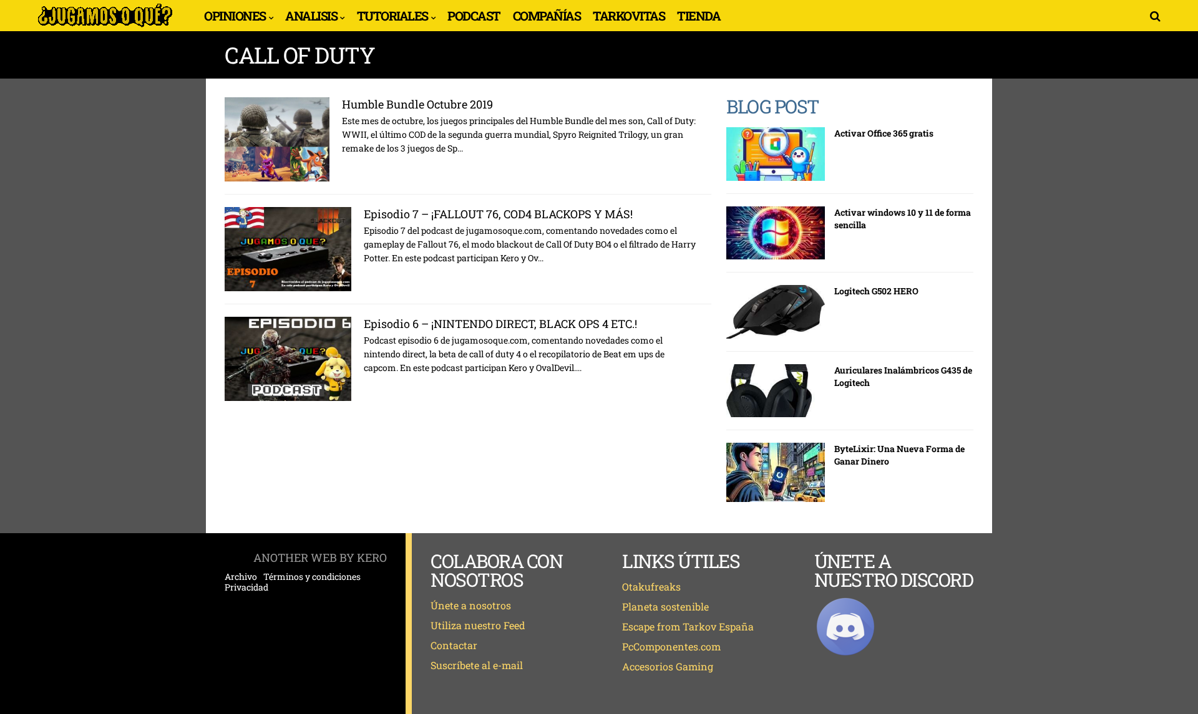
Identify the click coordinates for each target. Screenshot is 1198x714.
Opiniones (235, 15)
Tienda (698, 15)
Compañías (547, 15)
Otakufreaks (651, 586)
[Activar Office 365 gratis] (775, 154)
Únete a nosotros (471, 605)
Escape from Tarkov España (688, 626)
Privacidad (246, 587)
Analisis (311, 15)
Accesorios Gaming (667, 666)
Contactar (454, 645)
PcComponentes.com (671, 646)
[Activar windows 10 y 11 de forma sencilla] (775, 233)
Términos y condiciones (312, 576)
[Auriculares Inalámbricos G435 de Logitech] (775, 391)
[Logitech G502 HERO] (775, 312)
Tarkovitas (629, 15)
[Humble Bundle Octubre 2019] (277, 139)
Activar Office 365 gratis (883, 133)
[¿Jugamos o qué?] (105, 26)
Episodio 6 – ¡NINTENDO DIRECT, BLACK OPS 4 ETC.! (500, 323)
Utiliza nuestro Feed (478, 625)
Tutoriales (392, 15)
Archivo (241, 576)
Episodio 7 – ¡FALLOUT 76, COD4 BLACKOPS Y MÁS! (498, 213)
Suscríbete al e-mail (477, 665)
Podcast (473, 15)
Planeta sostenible (665, 606)
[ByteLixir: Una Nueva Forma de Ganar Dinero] (775, 472)
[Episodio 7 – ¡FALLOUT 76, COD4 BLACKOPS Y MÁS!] (288, 249)
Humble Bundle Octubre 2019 (417, 104)
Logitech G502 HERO (876, 291)
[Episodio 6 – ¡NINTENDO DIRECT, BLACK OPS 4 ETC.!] (288, 359)
